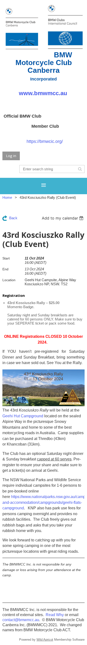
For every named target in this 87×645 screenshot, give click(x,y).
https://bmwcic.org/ (45, 141)
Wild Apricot (44, 639)
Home (7, 197)
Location (8, 280)
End (5, 269)
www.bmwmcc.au (43, 93)
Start (6, 258)
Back (13, 218)
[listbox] (63, 218)
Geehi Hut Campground (22, 416)
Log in (11, 155)
